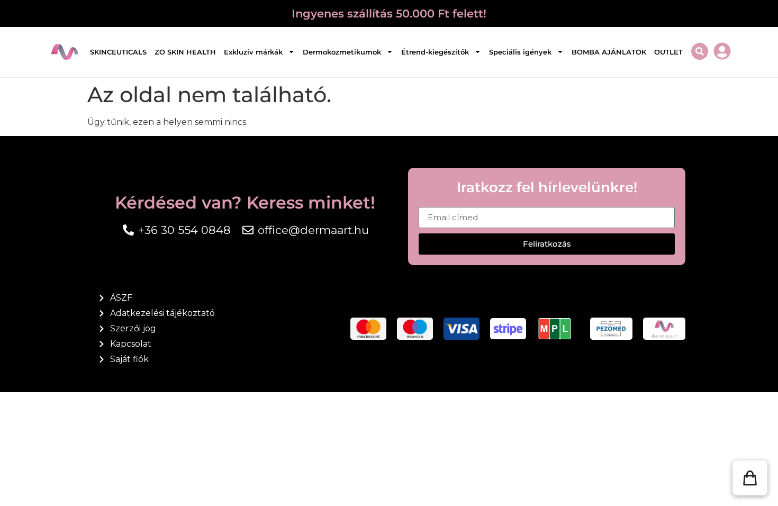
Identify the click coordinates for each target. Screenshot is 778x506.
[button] (749, 477)
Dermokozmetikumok (342, 52)
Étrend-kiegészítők (435, 52)
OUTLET (668, 52)
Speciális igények (520, 52)
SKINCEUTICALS (118, 52)
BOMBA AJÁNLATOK (609, 52)
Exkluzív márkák (253, 52)
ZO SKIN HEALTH (185, 52)
